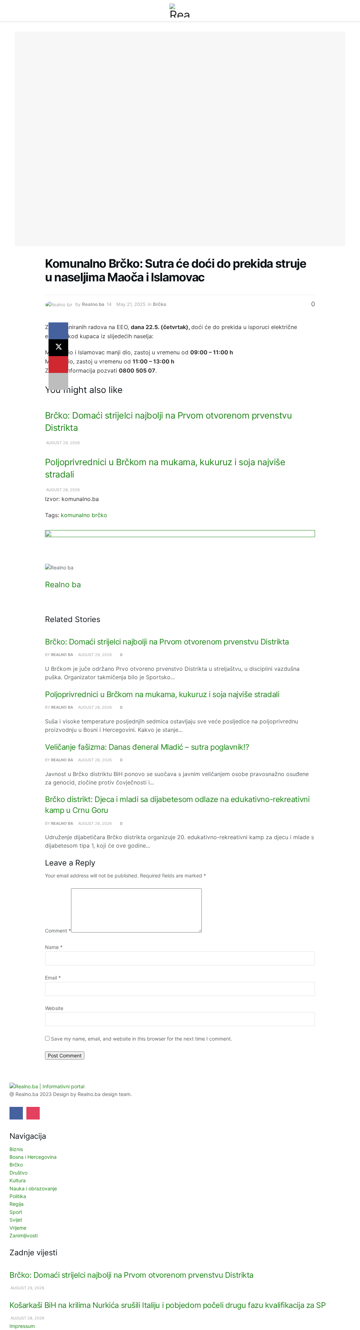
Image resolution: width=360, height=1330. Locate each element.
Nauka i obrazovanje (33, 1188)
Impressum (22, 1326)
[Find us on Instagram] (33, 1113)
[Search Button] (342, 10)
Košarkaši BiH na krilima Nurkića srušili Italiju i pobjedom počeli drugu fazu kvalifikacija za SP (167, 1305)
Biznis (16, 1149)
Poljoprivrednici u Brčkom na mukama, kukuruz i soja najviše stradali (162, 694)
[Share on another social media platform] (58, 381)
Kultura (17, 1180)
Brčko (159, 304)
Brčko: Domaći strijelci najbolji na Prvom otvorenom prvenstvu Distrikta (167, 641)
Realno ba (93, 304)
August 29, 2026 (62, 442)
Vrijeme (17, 1228)
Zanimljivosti (23, 1235)
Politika (17, 1196)
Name (54, 947)
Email (53, 978)
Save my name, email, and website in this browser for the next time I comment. (141, 1039)
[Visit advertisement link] (180, 546)
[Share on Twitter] (58, 347)
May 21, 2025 (131, 304)
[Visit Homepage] (180, 11)
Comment (58, 931)
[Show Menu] (18, 10)
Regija (16, 1204)
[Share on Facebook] (58, 330)
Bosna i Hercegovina (33, 1157)
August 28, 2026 (62, 489)
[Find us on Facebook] (16, 1113)
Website (54, 1008)
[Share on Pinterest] (58, 364)
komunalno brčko (84, 515)
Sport (15, 1212)
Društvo (18, 1173)
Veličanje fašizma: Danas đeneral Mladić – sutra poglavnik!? (147, 746)
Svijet (15, 1220)
